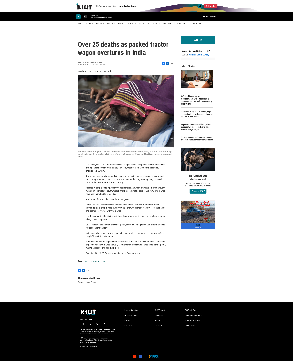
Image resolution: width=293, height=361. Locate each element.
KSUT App (167, 24)
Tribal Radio (196, 24)
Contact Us (159, 325)
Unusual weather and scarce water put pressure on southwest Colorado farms (197, 138)
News (88, 24)
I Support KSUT (198, 191)
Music (110, 24)
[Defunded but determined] (198, 159)
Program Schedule (131, 310)
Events (155, 24)
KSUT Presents (181, 24)
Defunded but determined (198, 177)
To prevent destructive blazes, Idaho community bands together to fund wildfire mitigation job (196, 127)
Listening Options (131, 315)
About (131, 24)
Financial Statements (192, 320)
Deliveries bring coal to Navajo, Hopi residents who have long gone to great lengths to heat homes (197, 114)
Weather (122, 24)
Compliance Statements (193, 315)
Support (143, 24)
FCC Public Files (190, 310)
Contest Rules (190, 325)
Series (99, 24)
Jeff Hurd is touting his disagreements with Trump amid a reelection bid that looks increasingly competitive (196, 100)
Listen (78, 24)
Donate (211, 6)
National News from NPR (95, 261)
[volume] (85, 16)
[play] (78, 16)
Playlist (127, 320)
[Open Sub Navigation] (83, 24)
